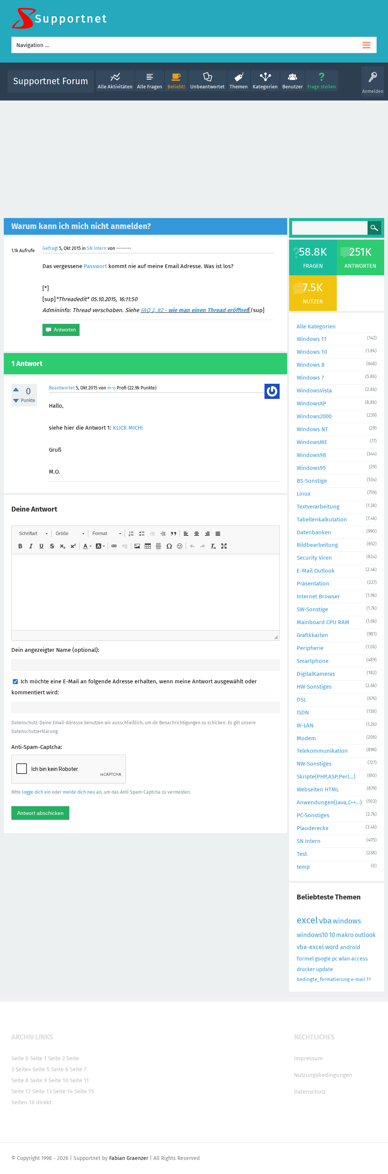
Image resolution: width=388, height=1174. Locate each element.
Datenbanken (314, 532)
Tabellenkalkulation (322, 519)
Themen (239, 86)
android (350, 947)
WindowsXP (311, 403)
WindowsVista (314, 390)
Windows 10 (312, 351)
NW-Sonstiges (314, 763)
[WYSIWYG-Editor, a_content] (145, 592)
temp (303, 866)
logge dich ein (36, 792)
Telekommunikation (322, 750)
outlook (365, 935)
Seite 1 (38, 1058)
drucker (306, 969)
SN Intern (96, 248)
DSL (301, 699)
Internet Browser (318, 596)
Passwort (95, 266)
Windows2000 (314, 416)
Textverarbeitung (318, 506)
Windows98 (311, 455)
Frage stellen (321, 86)
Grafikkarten (312, 635)
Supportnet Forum (50, 81)
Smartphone (313, 661)
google (323, 959)
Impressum (308, 1058)
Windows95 (311, 468)
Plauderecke (313, 828)
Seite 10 (58, 1080)
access (359, 959)
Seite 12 (21, 1091)
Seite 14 (63, 1091)
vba (325, 921)
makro (345, 935)
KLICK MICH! (128, 427)
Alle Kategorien (316, 326)
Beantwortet (62, 388)
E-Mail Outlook (316, 570)
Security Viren (314, 557)
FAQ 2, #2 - (194, 310)
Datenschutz (310, 1091)
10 (332, 935)
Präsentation (313, 583)
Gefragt (50, 248)
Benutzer (292, 86)
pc (335, 959)
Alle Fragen (149, 86)
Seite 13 (42, 1091)
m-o (111, 388)
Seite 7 (78, 1069)
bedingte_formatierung (323, 979)
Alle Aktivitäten (115, 86)
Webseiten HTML (318, 789)
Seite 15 (84, 1091)
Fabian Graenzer (128, 1158)
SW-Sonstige (312, 609)
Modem (306, 738)
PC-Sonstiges (313, 815)
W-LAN (305, 725)
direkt (43, 1102)
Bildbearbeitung (317, 544)
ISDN (303, 712)
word (332, 947)
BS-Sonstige (312, 480)
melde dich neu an (82, 792)
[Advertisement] (194, 157)
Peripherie (310, 648)
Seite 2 (56, 1058)
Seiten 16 (22, 1102)
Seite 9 (38, 1080)
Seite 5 (41, 1069)
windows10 (312, 935)
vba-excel (310, 947)
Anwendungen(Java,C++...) (329, 802)
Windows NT (312, 429)
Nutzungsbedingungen (323, 1075)
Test (302, 854)
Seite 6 (59, 1069)
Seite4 (23, 1069)
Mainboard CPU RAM (323, 622)
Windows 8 (310, 364)
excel (307, 920)
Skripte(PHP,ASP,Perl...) (326, 776)
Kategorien (265, 86)
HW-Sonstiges (314, 686)
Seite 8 (19, 1080)
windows (347, 921)
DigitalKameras (316, 673)
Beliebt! (176, 86)
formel (305, 958)
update (324, 969)
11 (368, 979)
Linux (303, 493)
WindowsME (312, 442)
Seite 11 (79, 1080)
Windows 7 (310, 377)
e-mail (358, 979)
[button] (33, 533)
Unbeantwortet (207, 86)
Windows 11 (312, 339)
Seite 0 (19, 1058)
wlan (344, 959)
